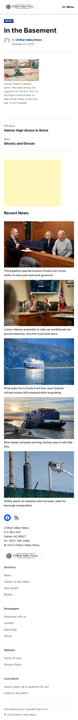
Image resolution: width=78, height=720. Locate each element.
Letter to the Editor (16, 693)
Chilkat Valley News (29, 39)
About (8, 636)
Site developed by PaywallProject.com (26, 709)
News (8, 21)
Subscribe (10, 629)
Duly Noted (11, 588)
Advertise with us (15, 616)
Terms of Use (12, 658)
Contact (9, 623)
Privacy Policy (13, 664)
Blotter (8, 594)
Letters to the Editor (17, 581)
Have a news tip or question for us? (26, 686)
